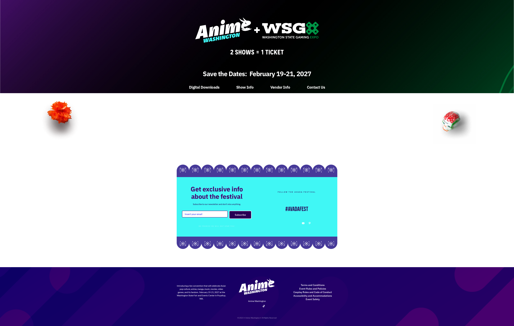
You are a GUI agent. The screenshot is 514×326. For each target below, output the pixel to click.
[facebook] (283, 223)
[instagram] (296, 223)
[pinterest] (309, 223)
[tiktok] (264, 306)
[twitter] (290, 223)
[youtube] (303, 223)
